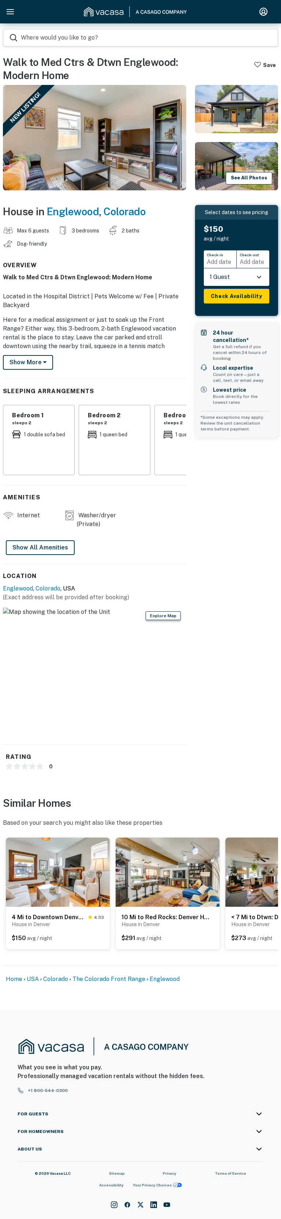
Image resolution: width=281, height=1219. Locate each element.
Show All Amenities (40, 547)
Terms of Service (230, 1173)
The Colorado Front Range (108, 979)
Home (14, 979)
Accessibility (111, 1185)
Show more (26, 362)
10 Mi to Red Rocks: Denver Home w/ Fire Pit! (165, 917)
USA (33, 979)
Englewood (73, 211)
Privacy (169, 1173)
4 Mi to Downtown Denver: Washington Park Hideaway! (48, 917)
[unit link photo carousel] (58, 871)
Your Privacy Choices (152, 1185)
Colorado (125, 211)
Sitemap (117, 1173)
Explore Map (163, 615)
